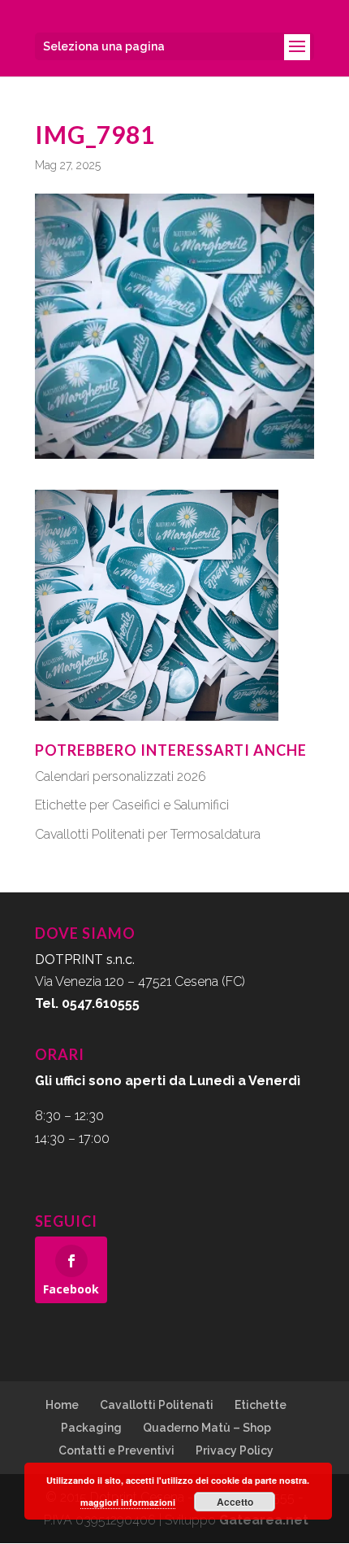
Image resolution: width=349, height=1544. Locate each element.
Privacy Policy (235, 1450)
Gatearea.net (263, 1520)
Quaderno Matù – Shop (207, 1427)
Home (62, 1404)
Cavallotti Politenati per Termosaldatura (148, 834)
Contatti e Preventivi (116, 1450)
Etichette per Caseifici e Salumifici (132, 805)
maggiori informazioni (127, 1502)
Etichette (261, 1404)
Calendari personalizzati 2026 (120, 776)
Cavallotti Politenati (156, 1404)
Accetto (235, 1501)
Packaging (91, 1427)
